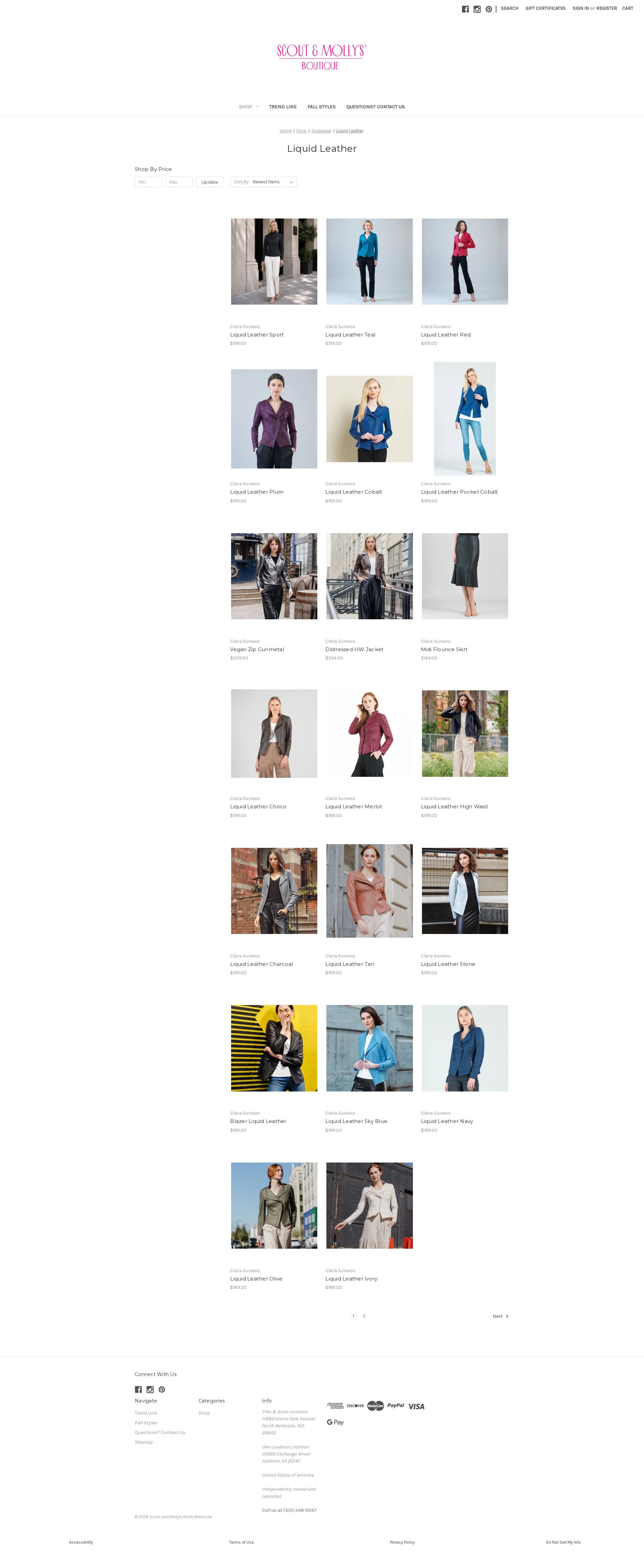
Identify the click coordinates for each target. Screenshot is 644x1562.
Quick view (269, 249)
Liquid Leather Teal (350, 334)
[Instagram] (477, 9)
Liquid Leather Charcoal (261, 964)
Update (209, 182)
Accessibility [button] (80, 1542)
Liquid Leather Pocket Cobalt (459, 492)
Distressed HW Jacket (354, 649)
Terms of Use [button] (241, 1542)
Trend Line (283, 107)
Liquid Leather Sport (257, 334)
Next (498, 1316)
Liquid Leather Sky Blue (356, 1121)
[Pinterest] (488, 9)
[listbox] (274, 182)
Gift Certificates (546, 8)
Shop (245, 107)
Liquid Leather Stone (448, 964)
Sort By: (241, 181)
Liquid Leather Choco (258, 806)
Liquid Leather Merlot (353, 806)
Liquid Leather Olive (256, 1278)
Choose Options (274, 273)
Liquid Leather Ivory (351, 1278)
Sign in (581, 8)
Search (509, 8)
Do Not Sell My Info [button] (563, 1542)
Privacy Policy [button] (402, 1542)
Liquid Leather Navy (447, 1121)
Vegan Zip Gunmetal (257, 649)
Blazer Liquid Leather (258, 1121)
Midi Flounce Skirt (444, 649)
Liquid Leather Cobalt (353, 492)
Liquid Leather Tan (349, 964)
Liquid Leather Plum (256, 492)
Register (606, 8)
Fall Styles (322, 107)
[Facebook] (465, 9)
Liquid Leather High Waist (454, 806)
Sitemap (144, 1442)
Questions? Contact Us (375, 107)
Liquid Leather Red (446, 334)
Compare (272, 261)
